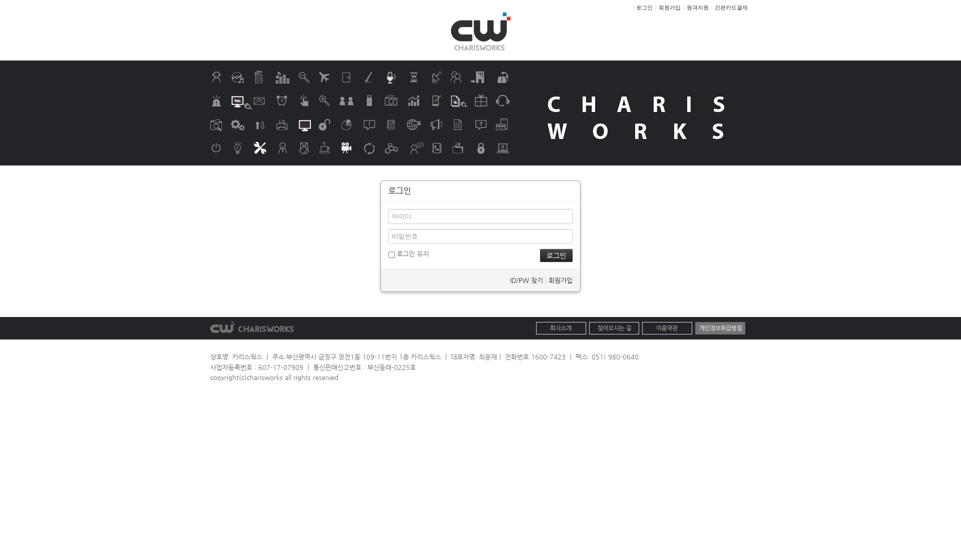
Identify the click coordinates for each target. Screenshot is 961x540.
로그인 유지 (412, 254)
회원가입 (561, 280)
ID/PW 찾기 (526, 280)
